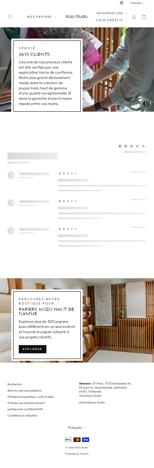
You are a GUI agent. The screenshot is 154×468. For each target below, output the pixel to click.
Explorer (32, 349)
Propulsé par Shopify (77, 453)
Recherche (15, 384)
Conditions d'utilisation (23, 415)
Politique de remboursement (26, 403)
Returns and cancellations (25, 390)
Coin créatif (110, 20)
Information (110, 13)
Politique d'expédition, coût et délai (31, 396)
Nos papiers (40, 17)
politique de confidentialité (25, 409)
